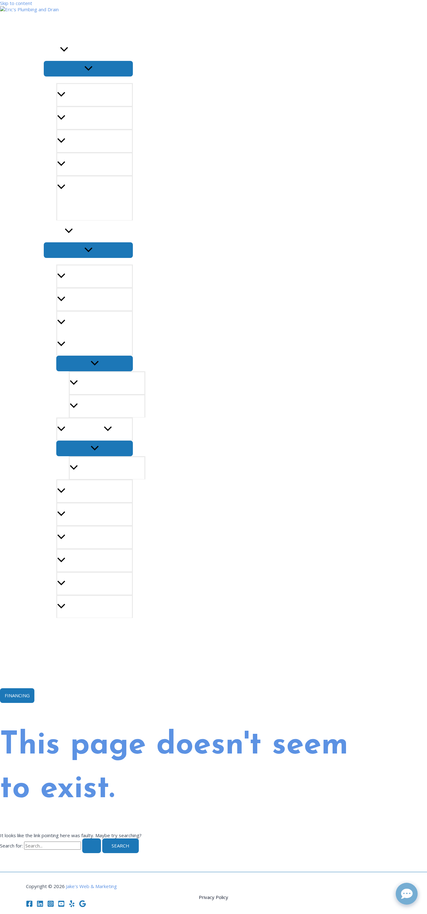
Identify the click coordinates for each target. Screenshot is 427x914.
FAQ (69, 141)
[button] (64, 50)
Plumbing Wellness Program (86, 198)
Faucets (75, 514)
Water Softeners (87, 491)
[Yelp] (71, 905)
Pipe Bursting (95, 406)
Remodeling (80, 607)
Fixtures (76, 537)
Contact (55, 651)
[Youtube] (61, 905)
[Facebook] (29, 905)
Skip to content (16, 3)
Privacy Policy (213, 897)
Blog (71, 95)
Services (54, 231)
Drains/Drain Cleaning (94, 276)
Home (51, 28)
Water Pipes (80, 560)
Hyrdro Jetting (85, 299)
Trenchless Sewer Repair (97, 322)
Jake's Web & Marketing (91, 886)
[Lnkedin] (40, 905)
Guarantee (58, 629)
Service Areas (82, 118)
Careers (54, 672)
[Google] (82, 905)
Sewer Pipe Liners (100, 383)
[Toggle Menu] (88, 69)
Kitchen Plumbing (88, 584)
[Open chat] (407, 894)
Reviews (75, 164)
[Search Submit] (91, 845)
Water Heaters (84, 429)
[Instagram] (50, 905)
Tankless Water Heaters (109, 468)
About (52, 50)
